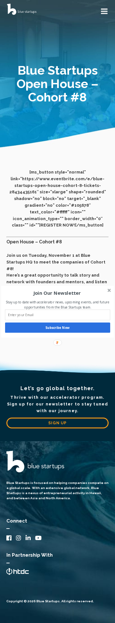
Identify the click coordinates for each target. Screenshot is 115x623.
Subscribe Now (57, 327)
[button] (57, 292)
